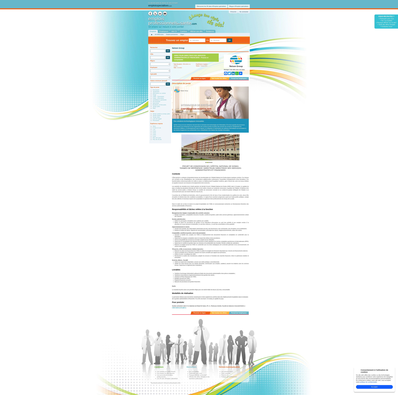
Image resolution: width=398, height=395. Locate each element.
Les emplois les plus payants (166, 373)
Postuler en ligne (200, 78)
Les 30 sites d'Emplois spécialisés (167, 378)
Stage (154, 95)
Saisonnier (156, 103)
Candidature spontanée (159, 100)
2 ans (154, 131)
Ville (207, 40)
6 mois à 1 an (157, 128)
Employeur (153, 67)
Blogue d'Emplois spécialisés (238, 6)
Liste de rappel (157, 119)
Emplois (153, 31)
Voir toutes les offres (219, 78)
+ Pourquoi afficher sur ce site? (386, 22)
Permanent (156, 90)
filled (154, 108)
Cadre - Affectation (158, 98)
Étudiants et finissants (159, 105)
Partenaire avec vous (195, 373)
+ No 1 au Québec (386, 20)
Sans (154, 126)
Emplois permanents (172, 34)
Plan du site (224, 375)
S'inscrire (233, 12)
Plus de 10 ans (157, 139)
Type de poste (154, 87)
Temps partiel (157, 115)
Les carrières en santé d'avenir (166, 371)
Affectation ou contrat (159, 93)
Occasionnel (156, 101)
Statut (152, 111)
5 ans (154, 136)
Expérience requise (156, 123)
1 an (154, 129)
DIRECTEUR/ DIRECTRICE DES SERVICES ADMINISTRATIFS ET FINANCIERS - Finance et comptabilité (191, 58)
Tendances (210, 31)
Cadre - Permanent (158, 96)
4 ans (154, 134)
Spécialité (153, 74)
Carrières (183, 31)
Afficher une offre (196, 31)
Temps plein (156, 106)
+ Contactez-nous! (386, 26)
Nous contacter (225, 373)
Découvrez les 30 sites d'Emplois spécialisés (211, 6)
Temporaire (156, 91)
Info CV (174, 31)
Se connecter (244, 12)
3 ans (154, 133)
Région (152, 61)
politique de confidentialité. (368, 382)
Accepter (374, 387)
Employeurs (163, 31)
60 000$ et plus (159, 34)
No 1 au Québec (194, 371)
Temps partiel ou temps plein (161, 114)
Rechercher (154, 47)
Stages (182, 34)
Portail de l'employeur (239, 78)
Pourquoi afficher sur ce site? (198, 375)
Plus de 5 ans (157, 138)
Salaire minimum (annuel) (158, 80)
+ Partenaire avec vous (386, 18)
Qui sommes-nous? (227, 371)
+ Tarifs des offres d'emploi (386, 24)
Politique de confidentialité (229, 377)
